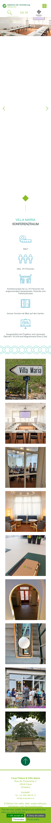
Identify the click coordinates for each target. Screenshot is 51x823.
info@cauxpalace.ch (25, 798)
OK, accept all (16, 815)
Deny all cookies (36, 815)
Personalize (18, 819)
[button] (4, 107)
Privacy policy (33, 819)
